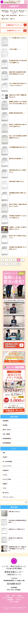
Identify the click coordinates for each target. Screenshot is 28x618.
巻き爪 (13, 19)
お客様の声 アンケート (14, 25)
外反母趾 (5, 425)
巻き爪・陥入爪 (7, 429)
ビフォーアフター (7, 466)
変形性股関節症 (7, 438)
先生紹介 (5, 457)
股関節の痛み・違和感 (5, 11)
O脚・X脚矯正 (6, 434)
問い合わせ (6, 492)
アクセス (5, 475)
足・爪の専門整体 (7, 461)
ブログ (4, 488)
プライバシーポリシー (8, 497)
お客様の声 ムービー (14, 31)
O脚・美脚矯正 (6, 16)
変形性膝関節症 (7, 443)
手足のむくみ (23, 15)
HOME (7, 596)
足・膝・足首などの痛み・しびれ (15, 12)
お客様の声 (6, 470)
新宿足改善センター (14, 570)
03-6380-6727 (14, 583)
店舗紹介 (5, 484)
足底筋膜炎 (14, 15)
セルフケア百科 (7, 479)
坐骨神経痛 (5, 19)
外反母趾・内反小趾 (23, 11)
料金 (4, 452)
